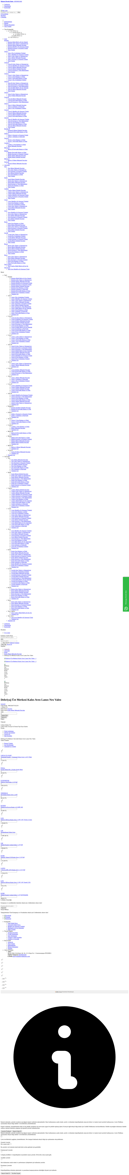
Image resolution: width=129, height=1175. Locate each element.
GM (2, 830)
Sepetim (10, 948)
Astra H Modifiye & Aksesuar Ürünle (21, 355)
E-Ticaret (60, 991)
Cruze (6, 200)
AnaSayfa (7, 4)
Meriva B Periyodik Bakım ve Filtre (18, 149)
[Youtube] (7, 917)
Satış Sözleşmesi (12, 936)
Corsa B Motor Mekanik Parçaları (17, 99)
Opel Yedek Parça (13, 923)
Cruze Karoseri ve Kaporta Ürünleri (21, 518)
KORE (3, 855)
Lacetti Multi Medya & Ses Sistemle (21, 579)
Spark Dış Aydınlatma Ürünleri (19, 483)
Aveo (5, 211)
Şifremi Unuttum (14, 643)
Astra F (6, 92)
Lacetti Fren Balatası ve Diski (19, 581)
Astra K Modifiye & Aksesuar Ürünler (18, 119)
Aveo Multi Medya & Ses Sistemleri (21, 542)
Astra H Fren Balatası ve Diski (19, 357)
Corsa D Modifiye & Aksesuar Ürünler (18, 65)
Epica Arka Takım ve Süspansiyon (17, 256)
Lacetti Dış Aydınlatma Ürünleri (16, 236)
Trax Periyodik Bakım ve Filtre (19, 467)
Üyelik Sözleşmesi (13, 934)
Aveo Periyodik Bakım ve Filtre (20, 543)
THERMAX (4, 793)
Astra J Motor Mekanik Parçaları (17, 58)
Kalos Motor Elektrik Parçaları (16, 230)
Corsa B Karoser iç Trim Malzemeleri (18, 102)
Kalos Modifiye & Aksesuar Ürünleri (21, 564)
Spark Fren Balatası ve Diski (16, 185)
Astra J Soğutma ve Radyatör (19, 311)
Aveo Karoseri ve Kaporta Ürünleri (17, 217)
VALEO (3, 704)
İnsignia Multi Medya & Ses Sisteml (18, 42)
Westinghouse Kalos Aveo (8, 832)
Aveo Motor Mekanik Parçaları (16, 215)
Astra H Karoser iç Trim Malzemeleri (18, 86)
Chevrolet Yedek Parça (14, 925)
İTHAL (3, 768)
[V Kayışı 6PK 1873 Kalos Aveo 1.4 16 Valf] (3, 866)
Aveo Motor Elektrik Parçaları (16, 218)
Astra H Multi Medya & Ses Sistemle (18, 88)
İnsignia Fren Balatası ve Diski (19, 288)
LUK (2, 818)
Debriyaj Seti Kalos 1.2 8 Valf (9, 782)
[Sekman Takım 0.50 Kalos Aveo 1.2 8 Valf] (3, 854)
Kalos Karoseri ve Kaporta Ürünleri (18, 228)
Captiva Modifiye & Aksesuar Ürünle (18, 195)
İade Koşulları (8, 736)
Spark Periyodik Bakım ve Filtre (20, 482)
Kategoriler (7, 7)
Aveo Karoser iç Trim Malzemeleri (20, 538)
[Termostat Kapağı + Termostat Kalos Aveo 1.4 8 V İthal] (3, 754)
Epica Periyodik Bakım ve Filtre (17, 263)
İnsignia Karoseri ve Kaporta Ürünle (18, 48)
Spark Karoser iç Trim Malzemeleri (17, 184)
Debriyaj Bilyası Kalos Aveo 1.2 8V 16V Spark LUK (16, 882)
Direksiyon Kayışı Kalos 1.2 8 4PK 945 (12, 807)
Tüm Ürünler (11, 50)
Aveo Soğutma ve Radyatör (19, 545)
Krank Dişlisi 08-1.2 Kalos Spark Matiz (12, 769)
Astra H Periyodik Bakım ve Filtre (20, 354)
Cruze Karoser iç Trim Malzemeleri (21, 521)
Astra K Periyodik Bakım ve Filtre (17, 124)
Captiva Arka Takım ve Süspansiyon (18, 192)
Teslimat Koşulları (13, 932)
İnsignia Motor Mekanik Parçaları (17, 45)
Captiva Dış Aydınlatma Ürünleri (20, 505)
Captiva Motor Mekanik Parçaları (17, 193)
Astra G (6, 103)
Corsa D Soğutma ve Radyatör (19, 329)
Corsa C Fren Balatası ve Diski (16, 76)
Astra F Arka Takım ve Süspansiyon (18, 94)
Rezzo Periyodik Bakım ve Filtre (20, 597)
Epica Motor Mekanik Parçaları (16, 258)
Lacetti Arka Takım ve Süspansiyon (17, 234)
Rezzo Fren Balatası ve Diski (16, 252)
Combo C (7, 143)
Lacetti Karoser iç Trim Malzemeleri (21, 578)
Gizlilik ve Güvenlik (13, 939)
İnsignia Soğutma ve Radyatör (19, 289)
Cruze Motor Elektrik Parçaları (19, 519)
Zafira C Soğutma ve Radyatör (16, 136)
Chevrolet (7, 165)
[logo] (4, 10)
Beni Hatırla (6, 643)
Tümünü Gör (15, 294)
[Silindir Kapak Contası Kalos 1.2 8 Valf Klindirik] (3, 892)
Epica (5, 255)
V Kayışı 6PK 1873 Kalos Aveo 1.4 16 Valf (13, 870)
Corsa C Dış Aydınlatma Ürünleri (17, 80)
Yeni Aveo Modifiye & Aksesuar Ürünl (18, 269)
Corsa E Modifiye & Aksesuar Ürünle (18, 111)
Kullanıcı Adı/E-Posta (7, 635)
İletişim (6, 23)
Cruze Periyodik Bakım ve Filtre (20, 524)
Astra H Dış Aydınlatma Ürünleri (20, 359)
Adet (2, 712)
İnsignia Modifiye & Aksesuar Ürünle (18, 47)
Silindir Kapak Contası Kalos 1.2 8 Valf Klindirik (14, 895)
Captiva (6, 188)
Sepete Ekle (4, 715)
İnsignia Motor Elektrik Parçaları (20, 286)
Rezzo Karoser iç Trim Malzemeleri (17, 250)
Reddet (108, 1126)
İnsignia (6, 40)
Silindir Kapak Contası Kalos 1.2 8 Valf (12, 845)
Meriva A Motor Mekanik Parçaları (17, 160)
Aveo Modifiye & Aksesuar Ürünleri (18, 212)
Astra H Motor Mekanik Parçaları (17, 89)
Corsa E (6, 110)
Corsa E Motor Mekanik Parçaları (17, 113)
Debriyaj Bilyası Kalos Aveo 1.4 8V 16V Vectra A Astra (16, 819)
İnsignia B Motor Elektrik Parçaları (17, 130)
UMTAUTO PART (6, 755)
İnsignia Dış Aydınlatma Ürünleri (20, 292)
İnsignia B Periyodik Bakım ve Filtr (17, 132)
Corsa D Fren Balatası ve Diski (20, 325)
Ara (19, 12)
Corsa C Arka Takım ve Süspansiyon (18, 75)
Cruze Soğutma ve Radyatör (19, 526)
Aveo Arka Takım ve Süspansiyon (17, 214)
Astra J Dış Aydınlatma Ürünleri (17, 53)
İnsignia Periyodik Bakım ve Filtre (20, 291)
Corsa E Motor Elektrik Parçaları (17, 114)
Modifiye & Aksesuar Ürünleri (16, 926)
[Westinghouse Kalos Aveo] (3, 829)
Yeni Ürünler (7, 26)
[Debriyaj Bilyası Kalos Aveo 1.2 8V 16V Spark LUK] (3, 879)
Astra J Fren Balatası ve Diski (19, 310)
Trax (5, 166)
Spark (5, 177)
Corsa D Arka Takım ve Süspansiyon (18, 64)
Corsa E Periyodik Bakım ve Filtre (17, 116)
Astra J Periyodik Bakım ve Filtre (20, 313)
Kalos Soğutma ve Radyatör (19, 562)
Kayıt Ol (9, 644)
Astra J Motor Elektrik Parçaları (20, 305)
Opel (5, 39)
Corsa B (6, 97)
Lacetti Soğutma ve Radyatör (19, 584)
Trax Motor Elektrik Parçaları (16, 173)
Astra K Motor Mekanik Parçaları (17, 125)
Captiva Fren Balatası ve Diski (19, 499)
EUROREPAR (5, 780)
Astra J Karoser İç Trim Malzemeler (21, 306)
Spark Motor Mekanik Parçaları (16, 182)
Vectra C (6, 138)
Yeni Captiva (7, 264)
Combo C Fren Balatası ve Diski (17, 144)
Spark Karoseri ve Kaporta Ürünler (21, 485)
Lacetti (6, 233)
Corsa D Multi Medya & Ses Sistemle (21, 327)
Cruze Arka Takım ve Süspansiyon (17, 206)
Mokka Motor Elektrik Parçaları (16, 157)
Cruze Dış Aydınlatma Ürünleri (16, 204)
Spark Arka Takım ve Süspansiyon (17, 181)
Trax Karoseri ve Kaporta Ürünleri (17, 171)
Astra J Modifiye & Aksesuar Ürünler (18, 54)
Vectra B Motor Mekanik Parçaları (17, 163)
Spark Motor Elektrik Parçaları (16, 179)
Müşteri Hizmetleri (9, 25)
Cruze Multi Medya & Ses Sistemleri (21, 523)
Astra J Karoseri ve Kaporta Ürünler (18, 59)
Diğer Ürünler (12, 929)
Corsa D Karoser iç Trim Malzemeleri (18, 70)
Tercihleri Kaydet (16, 1173)
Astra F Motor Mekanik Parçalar (17, 95)
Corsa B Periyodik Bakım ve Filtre (17, 100)
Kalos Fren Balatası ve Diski (16, 223)
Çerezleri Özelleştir (6, 1131)
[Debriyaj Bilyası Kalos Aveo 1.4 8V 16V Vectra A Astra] (3, 816)
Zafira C (6, 133)
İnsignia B (7, 129)
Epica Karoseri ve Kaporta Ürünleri (17, 259)
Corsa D (6, 62)
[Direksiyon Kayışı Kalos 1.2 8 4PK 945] (3, 804)
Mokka (6, 151)
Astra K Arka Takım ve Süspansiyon (21, 403)
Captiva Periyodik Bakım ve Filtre (20, 502)
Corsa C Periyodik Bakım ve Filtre (17, 78)
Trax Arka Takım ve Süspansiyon (17, 170)
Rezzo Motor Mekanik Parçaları (16, 247)
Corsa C (6, 73)
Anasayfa (6, 649)
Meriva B (6, 147)
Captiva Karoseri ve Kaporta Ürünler (18, 196)
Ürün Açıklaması (9, 731)
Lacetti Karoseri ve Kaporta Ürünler (18, 239)
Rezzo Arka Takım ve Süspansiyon (17, 245)
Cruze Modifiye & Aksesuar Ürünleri (18, 201)
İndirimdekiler (8, 21)
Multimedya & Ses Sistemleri (16, 928)
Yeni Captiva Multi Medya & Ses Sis (18, 266)
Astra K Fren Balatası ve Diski (16, 122)
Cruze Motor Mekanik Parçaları (16, 207)
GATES (3, 868)
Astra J (6, 51)
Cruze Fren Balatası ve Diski (16, 203)
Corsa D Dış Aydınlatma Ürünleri (20, 332)
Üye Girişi (7, 633)
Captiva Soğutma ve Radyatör (19, 504)
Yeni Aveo (7, 267)
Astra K (6, 117)
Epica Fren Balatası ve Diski (16, 261)
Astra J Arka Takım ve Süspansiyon (18, 56)
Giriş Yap (3, 644)
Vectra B (6, 162)
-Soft (56, 991)
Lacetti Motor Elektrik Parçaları (16, 241)
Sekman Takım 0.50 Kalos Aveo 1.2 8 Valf (12, 857)
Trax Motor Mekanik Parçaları (16, 168)
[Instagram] (7, 918)
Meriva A (6, 159)
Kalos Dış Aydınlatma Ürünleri (19, 565)
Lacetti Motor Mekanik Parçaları (17, 237)
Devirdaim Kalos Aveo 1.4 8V (9, 794)
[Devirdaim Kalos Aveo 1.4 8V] (3, 791)
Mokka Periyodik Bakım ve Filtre (17, 152)
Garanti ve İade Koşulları (15, 937)
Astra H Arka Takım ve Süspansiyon (18, 83)
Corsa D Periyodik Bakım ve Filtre (21, 330)
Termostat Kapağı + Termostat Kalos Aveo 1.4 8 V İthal (16, 757)
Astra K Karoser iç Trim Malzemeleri (18, 121)
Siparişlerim (7, 6)
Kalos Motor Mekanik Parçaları (16, 225)
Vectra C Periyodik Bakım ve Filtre (17, 141)
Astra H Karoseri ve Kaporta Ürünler (18, 84)
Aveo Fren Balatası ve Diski (19, 540)
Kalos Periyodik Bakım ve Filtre (20, 560)
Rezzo (6, 244)
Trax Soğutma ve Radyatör (18, 469)
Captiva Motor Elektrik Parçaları (17, 190)
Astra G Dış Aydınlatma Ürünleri (17, 108)
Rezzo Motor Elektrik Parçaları (16, 248)
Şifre (2, 639)
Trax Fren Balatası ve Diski (15, 174)
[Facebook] (7, 915)
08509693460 (22, 955)
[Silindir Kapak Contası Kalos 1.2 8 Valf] (3, 841)
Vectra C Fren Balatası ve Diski (16, 140)
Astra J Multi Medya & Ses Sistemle (21, 308)
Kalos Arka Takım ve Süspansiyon (17, 226)
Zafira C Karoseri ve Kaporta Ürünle (18, 135)
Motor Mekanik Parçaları (15, 146)
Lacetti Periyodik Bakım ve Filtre (20, 583)
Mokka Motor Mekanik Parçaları (17, 155)
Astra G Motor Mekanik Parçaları (17, 105)
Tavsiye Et (11, 726)
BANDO (3, 805)
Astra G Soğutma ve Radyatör (16, 106)
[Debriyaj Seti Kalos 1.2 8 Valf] (3, 779)
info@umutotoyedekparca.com (21, 956)
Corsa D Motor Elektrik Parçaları (17, 69)
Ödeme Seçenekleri (9, 732)
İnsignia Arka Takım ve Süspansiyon (18, 43)
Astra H (6, 81)
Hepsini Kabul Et (17, 1131)
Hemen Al (3, 717)
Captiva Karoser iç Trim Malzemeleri (21, 497)
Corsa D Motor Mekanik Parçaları (17, 67)
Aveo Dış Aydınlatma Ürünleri (19, 546)
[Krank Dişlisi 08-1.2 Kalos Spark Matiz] (3, 766)
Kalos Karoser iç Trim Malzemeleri (21, 559)
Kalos (5, 222)
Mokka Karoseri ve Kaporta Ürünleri (18, 154)
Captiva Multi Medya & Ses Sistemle (21, 501)
